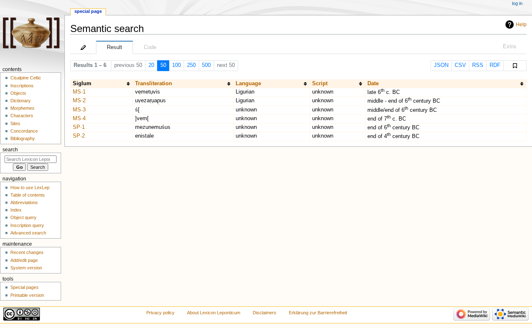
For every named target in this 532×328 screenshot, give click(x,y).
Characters (21, 115)
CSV (460, 65)
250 (191, 65)
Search (10, 149)
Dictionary (20, 100)
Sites (15, 123)
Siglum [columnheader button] (82, 83)
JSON (441, 65)
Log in (517, 3)
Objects (18, 93)
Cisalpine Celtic (25, 77)
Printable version (27, 295)
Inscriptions (22, 85)
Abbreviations (24, 202)
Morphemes (22, 108)
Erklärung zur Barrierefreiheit (318, 312)
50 (163, 65)
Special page (88, 11)
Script (320, 83)
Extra (509, 46)
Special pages (24, 287)
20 (151, 65)
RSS (477, 65)
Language (248, 83)
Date (373, 83)
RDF (495, 65)
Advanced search (28, 232)
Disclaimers (264, 312)
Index (16, 209)
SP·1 (79, 127)
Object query (23, 217)
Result (114, 47)
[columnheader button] (183, 83)
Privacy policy (160, 312)
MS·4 (79, 118)
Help (521, 24)
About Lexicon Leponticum (213, 312)
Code (150, 47)
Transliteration (153, 83)
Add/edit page (24, 260)
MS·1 (79, 92)
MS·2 (79, 101)
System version (26, 267)
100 (176, 65)
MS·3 (79, 110)
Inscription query (27, 225)
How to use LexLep (29, 187)
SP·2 (79, 136)
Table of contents (27, 194)
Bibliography (22, 138)
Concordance (24, 130)
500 (206, 65)
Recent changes (27, 252)
